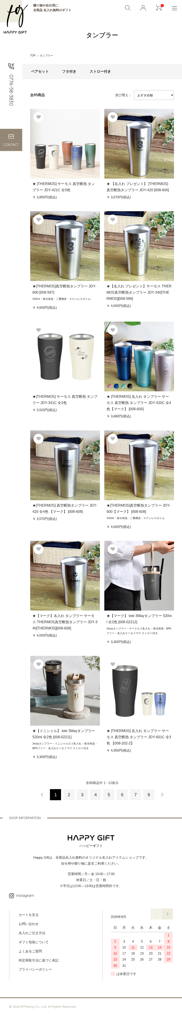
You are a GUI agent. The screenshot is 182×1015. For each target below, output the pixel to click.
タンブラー (46, 55)
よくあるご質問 (30, 951)
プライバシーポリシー (35, 969)
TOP (33, 55)
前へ (156, 913)
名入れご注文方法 (32, 933)
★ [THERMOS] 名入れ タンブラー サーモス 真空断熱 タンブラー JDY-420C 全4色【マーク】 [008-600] (139, 403)
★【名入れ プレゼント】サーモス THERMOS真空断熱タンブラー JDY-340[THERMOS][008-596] (139, 292)
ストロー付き (100, 71)
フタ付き (69, 71)
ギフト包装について (34, 942)
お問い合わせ (29, 924)
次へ (162, 794)
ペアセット (40, 71)
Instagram (25, 895)
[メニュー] (174, 8)
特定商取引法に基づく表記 (39, 960)
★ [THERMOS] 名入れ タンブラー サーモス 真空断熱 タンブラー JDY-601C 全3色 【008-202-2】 (139, 737)
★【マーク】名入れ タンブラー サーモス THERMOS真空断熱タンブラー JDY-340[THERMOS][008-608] (64, 622)
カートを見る (29, 915)
